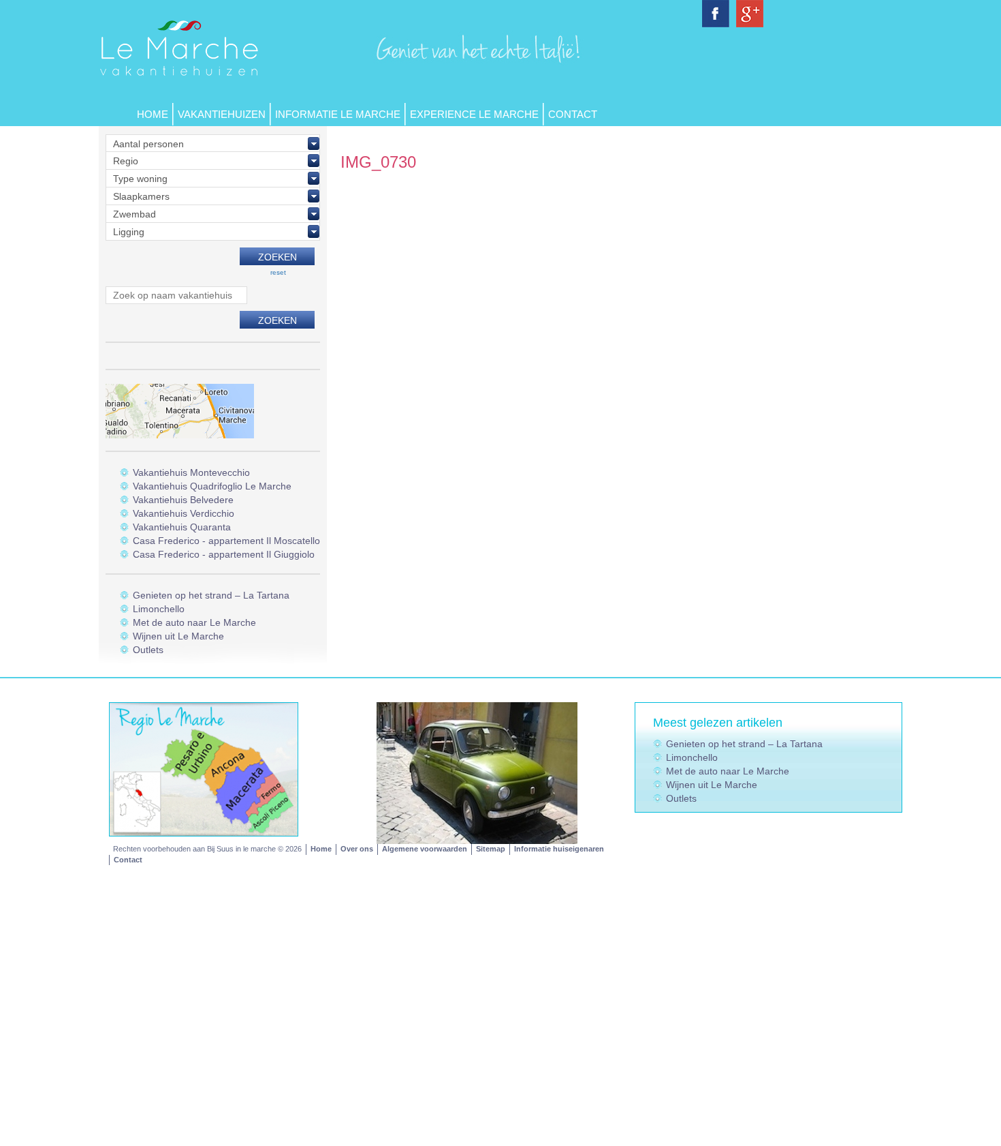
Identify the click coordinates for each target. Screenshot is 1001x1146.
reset (278, 272)
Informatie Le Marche (337, 114)
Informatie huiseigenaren (559, 849)
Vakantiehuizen (222, 114)
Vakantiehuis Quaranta (182, 527)
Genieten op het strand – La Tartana (211, 595)
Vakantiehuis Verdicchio (183, 513)
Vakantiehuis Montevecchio (191, 472)
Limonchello (159, 608)
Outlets (148, 649)
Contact (572, 114)
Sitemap (490, 849)
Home (152, 114)
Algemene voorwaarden (424, 849)
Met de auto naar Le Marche (194, 622)
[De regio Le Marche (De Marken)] (203, 768)
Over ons (356, 849)
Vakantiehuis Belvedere (183, 499)
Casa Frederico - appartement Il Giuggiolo (224, 554)
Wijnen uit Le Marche (178, 636)
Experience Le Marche (474, 114)
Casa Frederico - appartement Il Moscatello (226, 540)
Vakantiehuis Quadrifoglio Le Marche (212, 486)
